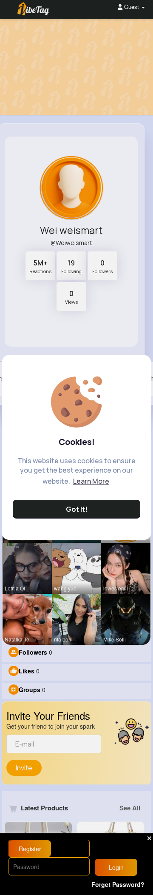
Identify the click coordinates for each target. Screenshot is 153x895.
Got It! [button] (77, 509)
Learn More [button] (91, 481)
